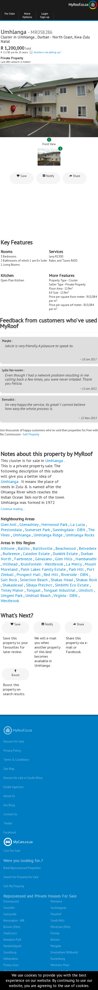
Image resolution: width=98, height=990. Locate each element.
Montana (56, 901)
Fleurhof (56, 914)
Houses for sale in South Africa (23, 778)
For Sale (10, 13)
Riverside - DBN (74, 574)
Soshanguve (58, 908)
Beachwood (65, 548)
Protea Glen (11, 965)
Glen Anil (8, 524)
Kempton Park (12, 940)
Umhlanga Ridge (48, 535)
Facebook (9, 832)
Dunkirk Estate (65, 553)
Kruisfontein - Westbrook (42, 564)
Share (76, 176)
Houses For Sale (13, 741)
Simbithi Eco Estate (72, 585)
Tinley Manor (12, 590)
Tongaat (33, 590)
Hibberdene (10, 959)
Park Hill (76, 569)
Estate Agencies (13, 787)
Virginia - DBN (65, 595)
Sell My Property (13, 886)
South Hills (57, 920)
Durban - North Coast (54, 37)
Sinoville (9, 908)
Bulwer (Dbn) (11, 927)
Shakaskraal (13, 585)
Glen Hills (63, 558)
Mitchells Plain (60, 965)
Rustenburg (58, 959)
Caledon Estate (36, 553)
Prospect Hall (28, 574)
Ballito (24, 548)
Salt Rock (9, 579)
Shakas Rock (86, 579)
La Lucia (77, 524)
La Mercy (74, 564)
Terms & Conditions (16, 760)
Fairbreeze (23, 558)
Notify (50, 176)
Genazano (43, 558)
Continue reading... (13, 509)
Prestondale (11, 529)
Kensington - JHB (13, 920)
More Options (27, 15)
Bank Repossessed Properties (22, 868)
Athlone (8, 548)
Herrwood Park (54, 524)
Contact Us (10, 814)
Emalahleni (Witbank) (64, 952)
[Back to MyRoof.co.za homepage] (73, 5)
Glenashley (28, 524)
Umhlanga (27, 37)
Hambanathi (85, 558)
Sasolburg (9, 952)
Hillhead (10, 564)
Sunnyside (9, 914)
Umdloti (86, 590)
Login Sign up (44, 15)
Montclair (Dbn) (60, 927)
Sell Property (31, 434)
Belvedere (87, 548)
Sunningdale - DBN (69, 529)
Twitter (7, 823)
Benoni (55, 940)
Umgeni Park (11, 595)
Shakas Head (62, 579)
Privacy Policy (12, 751)
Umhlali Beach (38, 595)
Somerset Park (37, 529)
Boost (15, 675)
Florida (55, 933)
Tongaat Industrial (59, 590)
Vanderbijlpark (12, 946)
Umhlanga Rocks (79, 535)
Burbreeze (11, 553)
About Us (9, 796)
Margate (56, 946)
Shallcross (10, 933)
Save (23, 176)
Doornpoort (11, 901)
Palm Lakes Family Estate (43, 569)
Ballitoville (42, 548)
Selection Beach (34, 579)
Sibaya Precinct (39, 585)
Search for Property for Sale (21, 877)
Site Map (8, 769)
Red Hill (51, 574)
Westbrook (10, 600)
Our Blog (9, 805)
